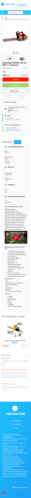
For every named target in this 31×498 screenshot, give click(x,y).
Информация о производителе (13, 130)
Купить (15, 79)
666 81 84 (22, 4)
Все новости (27, 355)
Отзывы (17, 142)
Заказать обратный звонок (23, 7)
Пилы (6, 17)
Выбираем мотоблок (6, 358)
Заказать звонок (14, 91)
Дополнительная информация (16, 196)
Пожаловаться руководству (21, 487)
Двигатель (11, 167)
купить (24, 345)
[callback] (3, 492)
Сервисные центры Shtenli (12, 129)
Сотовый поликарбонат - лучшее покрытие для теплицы (14, 369)
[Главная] (1, 17)
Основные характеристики (15, 146)
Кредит (14, 85)
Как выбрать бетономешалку (8, 383)
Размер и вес (11, 184)
